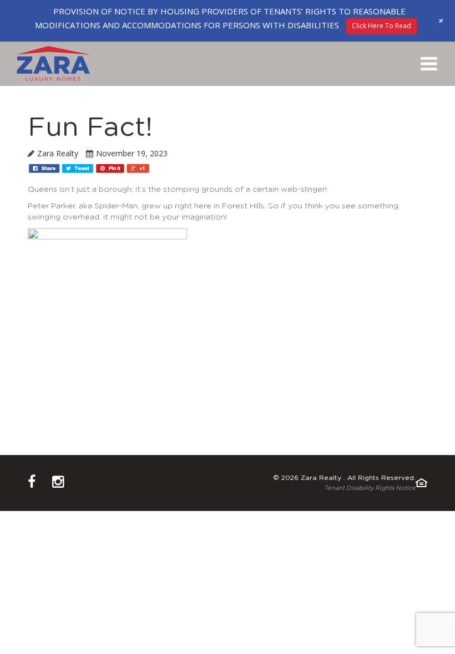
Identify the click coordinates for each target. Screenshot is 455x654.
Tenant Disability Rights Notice (370, 488)
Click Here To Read (381, 25)
